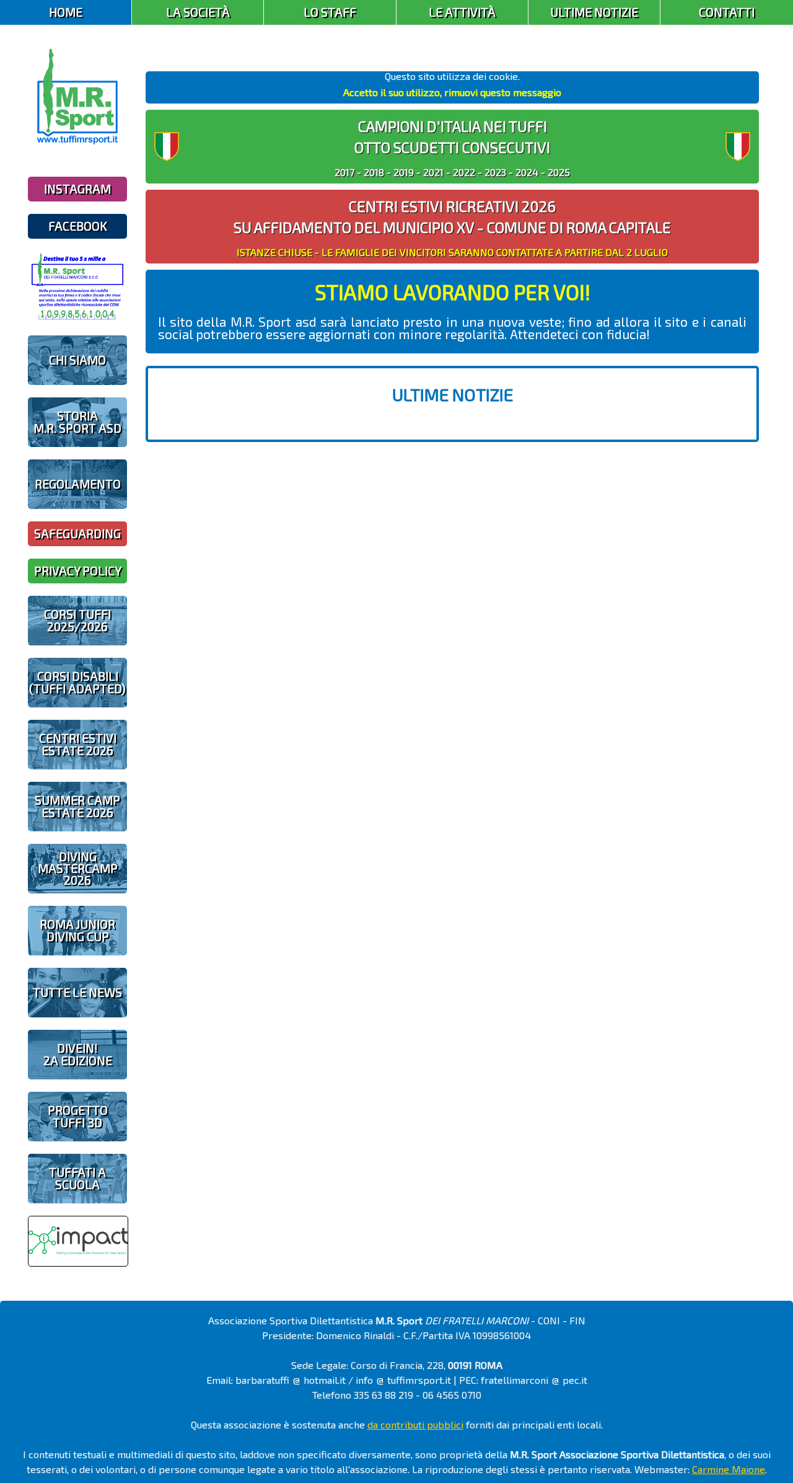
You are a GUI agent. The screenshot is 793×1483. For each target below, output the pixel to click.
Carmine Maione (728, 1469)
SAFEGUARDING (77, 533)
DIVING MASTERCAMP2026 (78, 868)
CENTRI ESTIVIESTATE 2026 (77, 744)
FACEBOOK (77, 226)
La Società (198, 12)
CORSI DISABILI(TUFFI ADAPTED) (77, 682)
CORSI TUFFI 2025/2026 (77, 620)
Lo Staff (330, 12)
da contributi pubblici (415, 1424)
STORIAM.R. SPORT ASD (77, 422)
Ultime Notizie (594, 12)
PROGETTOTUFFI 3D (78, 1116)
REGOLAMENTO (78, 484)
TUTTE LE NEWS (77, 992)
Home (65, 12)
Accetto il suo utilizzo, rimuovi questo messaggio (452, 92)
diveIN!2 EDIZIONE (77, 1054)
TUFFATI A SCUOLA (77, 1178)
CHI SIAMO (77, 360)
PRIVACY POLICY (77, 571)
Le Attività (462, 12)
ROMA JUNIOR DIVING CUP (77, 930)
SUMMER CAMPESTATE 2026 (77, 806)
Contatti (727, 12)
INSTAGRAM (77, 189)
